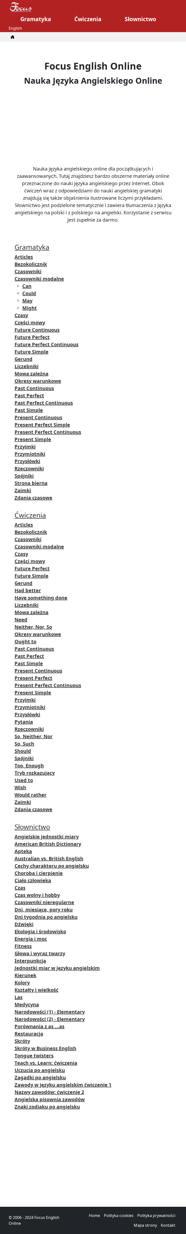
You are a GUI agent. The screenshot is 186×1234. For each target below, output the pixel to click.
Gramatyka (35, 19)
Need (21, 619)
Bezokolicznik (31, 264)
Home (94, 1215)
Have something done (41, 597)
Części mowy (30, 322)
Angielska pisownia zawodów (50, 1099)
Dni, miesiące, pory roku (44, 909)
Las (19, 997)
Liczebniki (27, 366)
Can (26, 286)
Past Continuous (34, 388)
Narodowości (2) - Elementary (50, 1019)
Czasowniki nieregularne (44, 902)
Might (29, 308)
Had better (28, 590)
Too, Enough (29, 765)
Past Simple (29, 410)
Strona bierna (31, 483)
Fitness (23, 946)
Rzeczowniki (29, 468)
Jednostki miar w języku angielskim (57, 968)
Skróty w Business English (45, 1048)
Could (29, 293)
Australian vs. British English (49, 858)
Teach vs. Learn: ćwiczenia (46, 1063)
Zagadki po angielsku (40, 1077)
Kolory (22, 982)
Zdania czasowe (33, 497)
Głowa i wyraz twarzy (40, 953)
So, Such (24, 743)
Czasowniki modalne (39, 278)
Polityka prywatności (156, 1215)
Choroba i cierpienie (39, 873)
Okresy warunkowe (38, 381)
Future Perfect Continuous (46, 344)
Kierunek (25, 975)
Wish (20, 787)
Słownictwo (140, 19)
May (27, 300)
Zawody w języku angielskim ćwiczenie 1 (63, 1084)
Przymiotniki (30, 454)
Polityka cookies (118, 1215)
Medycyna (27, 1004)
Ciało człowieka (33, 880)
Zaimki (23, 490)
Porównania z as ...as (39, 1026)
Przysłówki (27, 461)
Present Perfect (33, 678)
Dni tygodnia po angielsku (46, 917)
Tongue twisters (34, 1055)
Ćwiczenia (87, 19)
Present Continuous (38, 417)
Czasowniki (28, 271)
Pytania (24, 721)
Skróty (22, 1041)
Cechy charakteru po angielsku (52, 865)
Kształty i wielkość (36, 990)
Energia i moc (31, 938)
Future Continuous (37, 330)
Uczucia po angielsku (40, 1070)
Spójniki (24, 475)
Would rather (30, 794)
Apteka (23, 851)
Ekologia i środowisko (40, 931)
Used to (24, 780)
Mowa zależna (31, 373)
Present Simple (33, 439)
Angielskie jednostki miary (47, 836)
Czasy (21, 315)
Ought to (25, 641)
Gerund (23, 359)
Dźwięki (24, 924)
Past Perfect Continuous (44, 402)
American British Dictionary (48, 844)
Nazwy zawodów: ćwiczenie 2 (49, 1092)
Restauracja (29, 1033)
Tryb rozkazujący (35, 773)
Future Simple (31, 351)
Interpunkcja (30, 960)
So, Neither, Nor (34, 736)
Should (23, 751)
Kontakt (168, 1225)
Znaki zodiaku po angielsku (47, 1106)
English (15, 28)
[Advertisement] (93, 125)
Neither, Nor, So (33, 627)
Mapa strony (145, 1225)
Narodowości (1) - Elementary (50, 1011)
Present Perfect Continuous (48, 432)
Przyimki (25, 446)
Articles (24, 257)
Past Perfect (29, 395)
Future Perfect (32, 337)
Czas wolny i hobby (37, 895)
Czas (20, 887)
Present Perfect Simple (42, 424)
